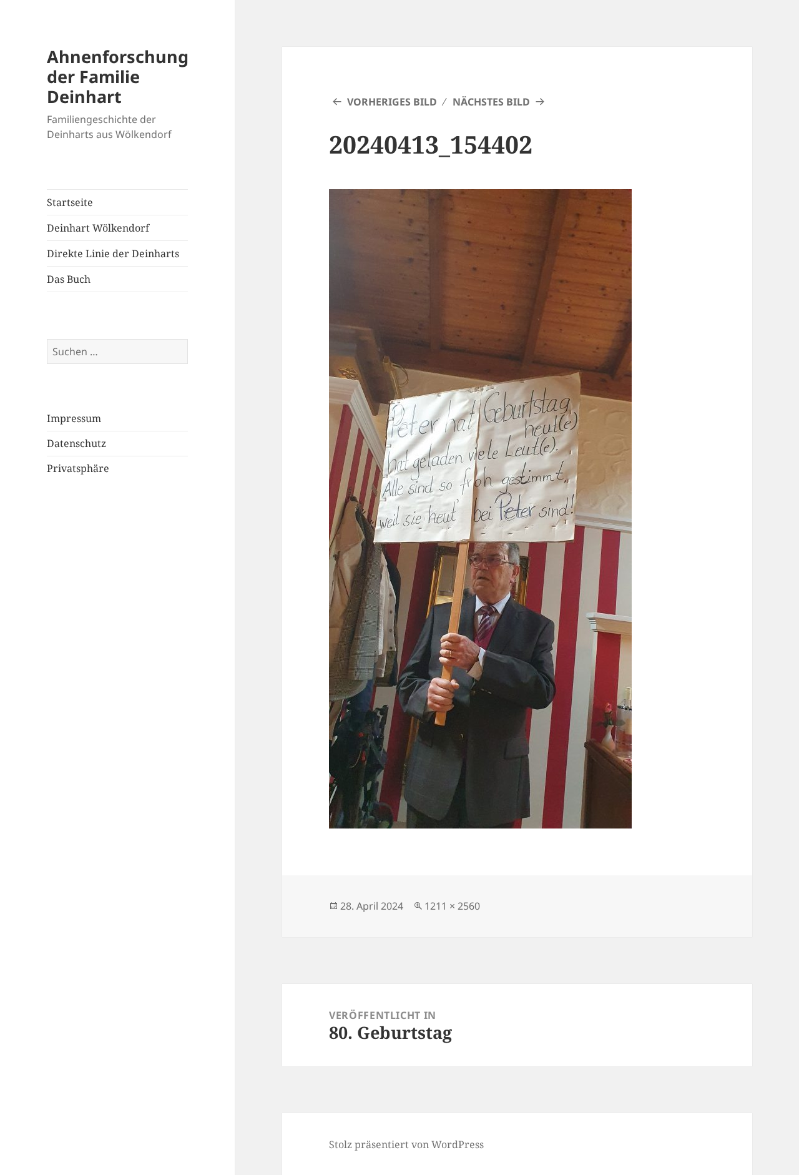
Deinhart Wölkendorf (98, 228)
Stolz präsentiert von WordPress (406, 1144)
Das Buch (69, 279)
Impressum (74, 418)
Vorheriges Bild (392, 102)
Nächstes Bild (491, 102)
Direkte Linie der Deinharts (113, 253)
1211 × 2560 (452, 906)
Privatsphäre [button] (78, 468)
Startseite (70, 202)
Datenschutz (76, 443)
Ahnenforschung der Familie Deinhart (118, 76)
